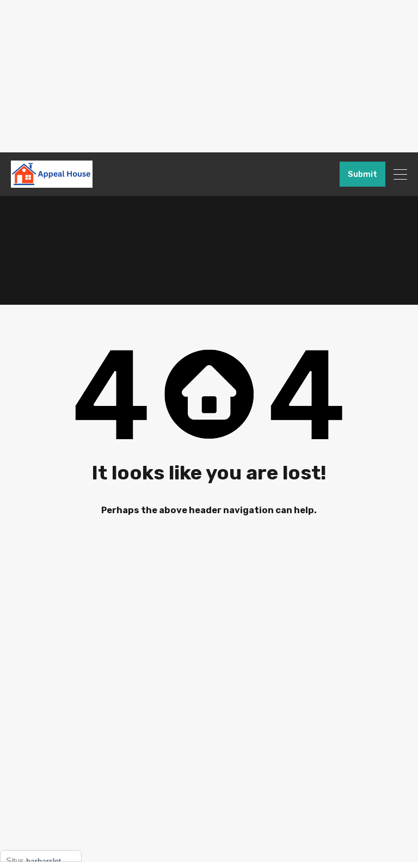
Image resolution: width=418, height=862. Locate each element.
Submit (362, 174)
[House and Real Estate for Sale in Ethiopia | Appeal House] (52, 183)
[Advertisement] (209, 76)
